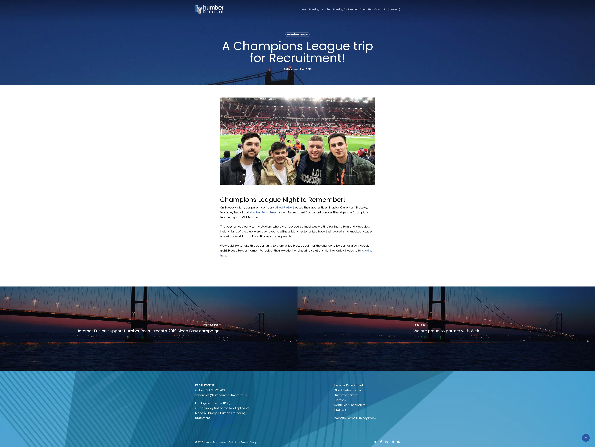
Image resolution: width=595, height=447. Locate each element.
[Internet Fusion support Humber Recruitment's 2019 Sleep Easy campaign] (149, 328)
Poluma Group (249, 442)
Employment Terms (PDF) (212, 403)
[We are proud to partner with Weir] (446, 328)
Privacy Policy (367, 418)
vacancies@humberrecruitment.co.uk (221, 395)
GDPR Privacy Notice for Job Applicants (222, 408)
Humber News (297, 34)
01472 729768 (215, 390)
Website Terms (344, 418)
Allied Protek (283, 207)
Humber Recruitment (264, 212)
